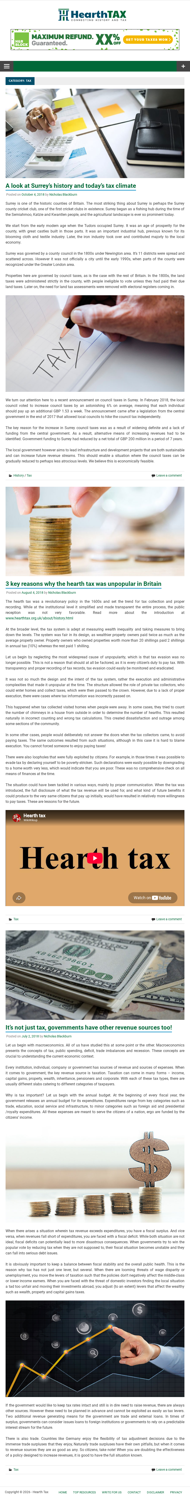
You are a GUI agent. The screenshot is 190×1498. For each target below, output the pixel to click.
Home (63, 1492)
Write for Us (112, 1492)
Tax (29, 475)
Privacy (176, 1492)
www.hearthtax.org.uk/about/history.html (39, 618)
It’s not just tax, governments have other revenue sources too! (89, 1027)
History (18, 475)
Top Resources (84, 1492)
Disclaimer (155, 1492)
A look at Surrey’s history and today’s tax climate (71, 185)
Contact (134, 1492)
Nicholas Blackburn (63, 194)
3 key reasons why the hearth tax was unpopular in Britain (84, 583)
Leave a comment (169, 475)
